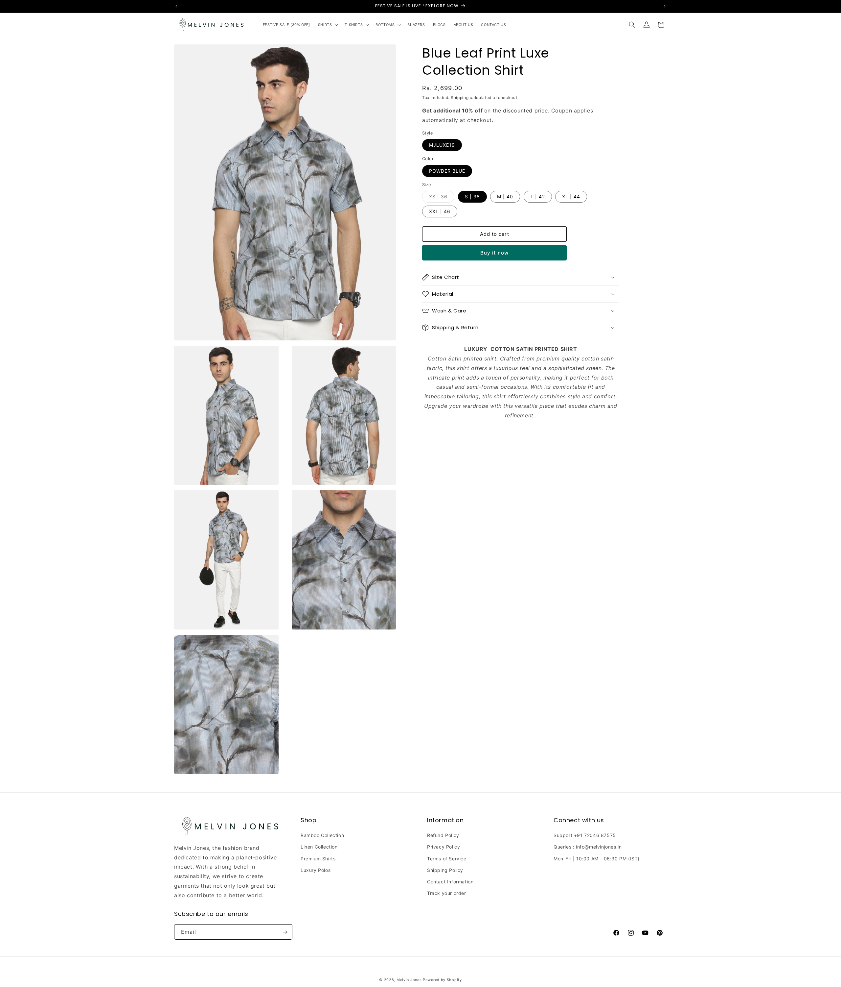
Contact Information (450, 881)
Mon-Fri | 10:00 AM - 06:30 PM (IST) (597, 858)
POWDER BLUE (447, 171)
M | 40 (505, 196)
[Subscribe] (285, 932)
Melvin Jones (409, 979)
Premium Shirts (318, 858)
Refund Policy (443, 835)
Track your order (446, 893)
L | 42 (538, 196)
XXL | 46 (439, 211)
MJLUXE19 (442, 145)
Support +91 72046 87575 (585, 835)
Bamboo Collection (322, 835)
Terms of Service (446, 858)
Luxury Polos (315, 870)
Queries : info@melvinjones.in (588, 847)
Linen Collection (319, 847)
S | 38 (472, 196)
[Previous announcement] (176, 6)
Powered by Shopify (442, 979)
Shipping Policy (445, 870)
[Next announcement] (664, 6)
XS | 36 (441, 198)
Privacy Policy (443, 847)
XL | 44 (571, 196)
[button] (327, 24)
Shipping (460, 97)
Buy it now (494, 253)
